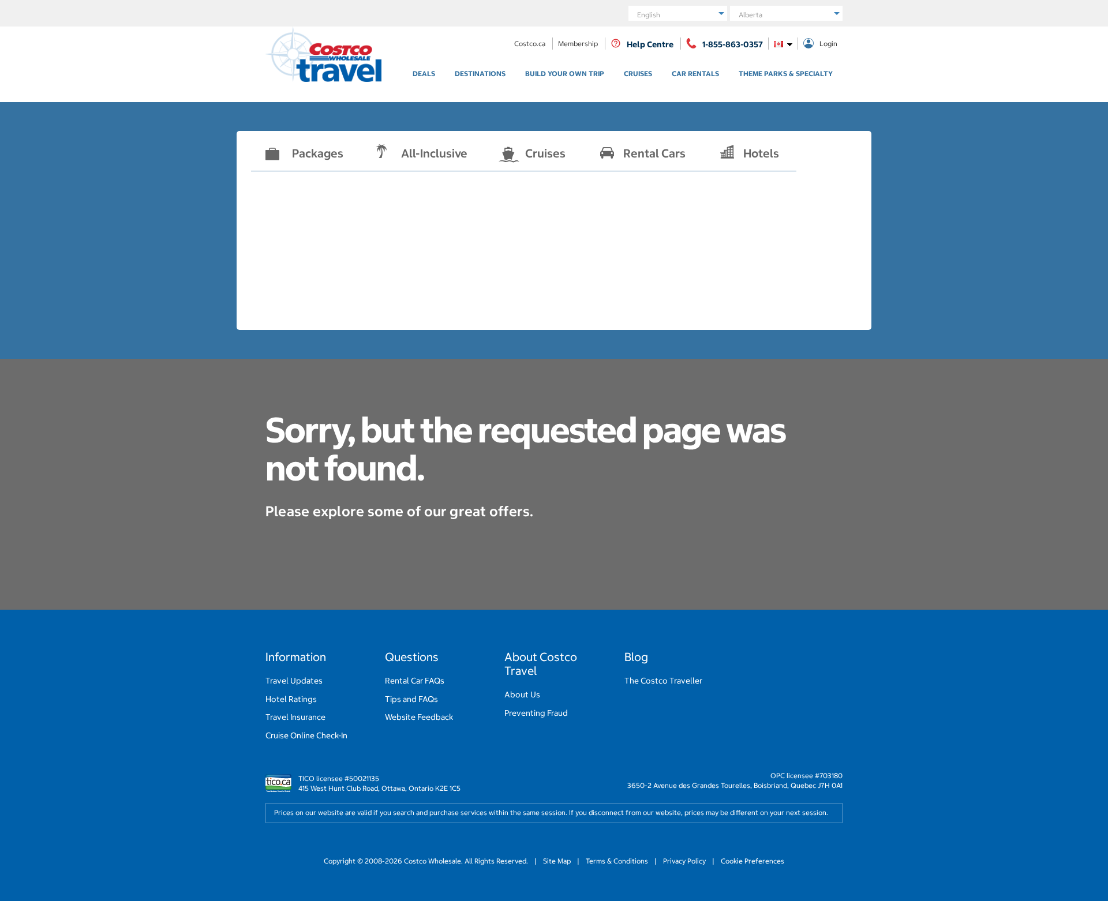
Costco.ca (530, 43)
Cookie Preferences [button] (751, 861)
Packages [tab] (317, 153)
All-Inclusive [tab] (434, 153)
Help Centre (650, 44)
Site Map (556, 861)
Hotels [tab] (761, 153)
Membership (579, 43)
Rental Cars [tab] (654, 153)
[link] (424, 74)
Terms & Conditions (617, 861)
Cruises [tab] (545, 153)
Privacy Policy (684, 861)
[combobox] (783, 43)
